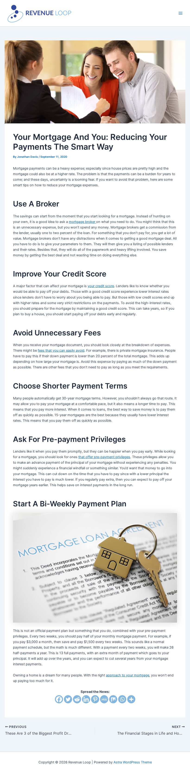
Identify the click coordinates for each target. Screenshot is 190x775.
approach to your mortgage (127, 675)
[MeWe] (104, 699)
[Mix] (113, 699)
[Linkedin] (86, 699)
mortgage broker (82, 222)
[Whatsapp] (122, 699)
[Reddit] (77, 699)
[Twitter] (68, 699)
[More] (131, 699)
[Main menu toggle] (180, 13)
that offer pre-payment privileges (104, 457)
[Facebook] (59, 699)
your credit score (101, 286)
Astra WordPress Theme (133, 762)
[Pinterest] (95, 699)
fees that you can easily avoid (61, 350)
